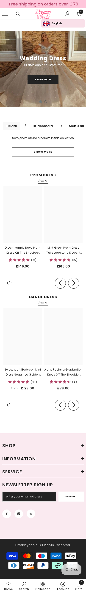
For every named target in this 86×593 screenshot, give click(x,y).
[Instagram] (18, 514)
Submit (71, 496)
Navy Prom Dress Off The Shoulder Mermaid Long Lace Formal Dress (23, 250)
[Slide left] (60, 283)
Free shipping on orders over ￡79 (43, 4)
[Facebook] (6, 514)
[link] (24, 586)
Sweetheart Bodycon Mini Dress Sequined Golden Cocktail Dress (22, 372)
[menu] (5, 14)
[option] (43, 69)
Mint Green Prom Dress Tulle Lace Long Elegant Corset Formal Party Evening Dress (63, 250)
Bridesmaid (43, 126)
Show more (43, 152)
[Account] (67, 13)
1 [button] (40, 101)
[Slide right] (73, 283)
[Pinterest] (31, 514)
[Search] (18, 14)
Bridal (11, 126)
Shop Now (43, 79)
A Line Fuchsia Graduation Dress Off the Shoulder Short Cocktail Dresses (63, 372)
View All (43, 180)
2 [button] (45, 101)
